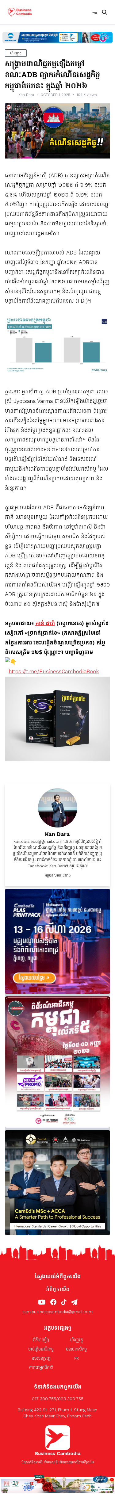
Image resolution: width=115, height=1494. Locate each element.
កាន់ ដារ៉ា (45, 623)
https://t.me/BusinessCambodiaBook (54, 671)
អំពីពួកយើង (57, 1289)
